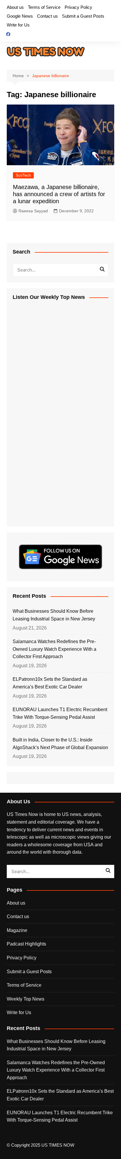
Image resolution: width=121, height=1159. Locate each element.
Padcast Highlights (26, 943)
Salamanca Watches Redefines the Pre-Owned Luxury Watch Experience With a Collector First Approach (54, 649)
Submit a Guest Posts (83, 16)
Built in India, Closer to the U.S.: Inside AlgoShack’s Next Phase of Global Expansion (60, 743)
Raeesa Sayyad (33, 210)
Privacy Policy (78, 7)
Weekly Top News (25, 998)
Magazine (17, 930)
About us (15, 7)
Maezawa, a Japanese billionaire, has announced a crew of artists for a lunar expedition (59, 194)
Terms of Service (44, 7)
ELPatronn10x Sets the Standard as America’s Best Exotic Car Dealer (50, 683)
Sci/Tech (23, 175)
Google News (20, 16)
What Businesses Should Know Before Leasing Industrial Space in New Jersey (54, 615)
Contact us (47, 16)
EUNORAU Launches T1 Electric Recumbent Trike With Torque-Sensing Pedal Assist (60, 713)
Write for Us (18, 24)
